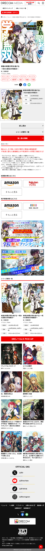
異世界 (14, 80)
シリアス (32, 76)
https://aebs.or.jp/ (7, 545)
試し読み (22, 125)
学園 (33, 80)
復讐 (27, 80)
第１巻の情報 (22, 138)
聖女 (21, 80)
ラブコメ (23, 76)
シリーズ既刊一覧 (22, 132)
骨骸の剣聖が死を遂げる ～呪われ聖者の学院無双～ (26, 17)
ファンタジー (6, 76)
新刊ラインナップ (8, 8)
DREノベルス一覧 (21, 8)
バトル (16, 76)
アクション (6, 80)
